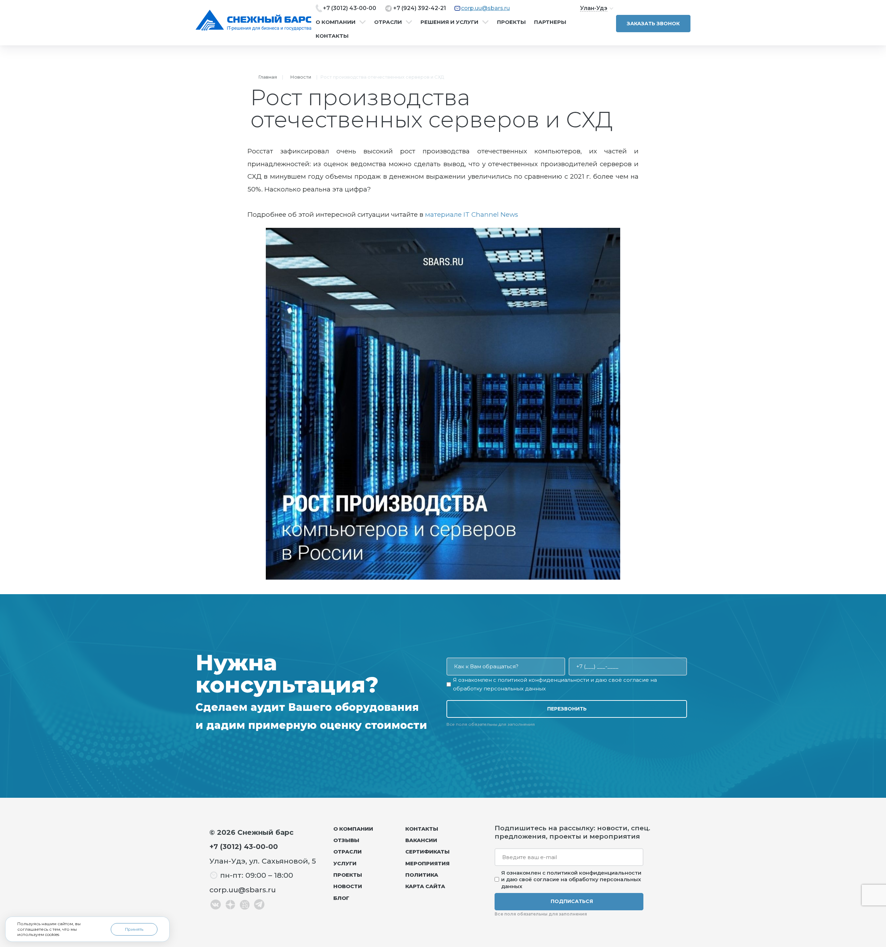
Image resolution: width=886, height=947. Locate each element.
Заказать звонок (653, 23)
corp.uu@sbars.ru (485, 8)
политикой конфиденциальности (543, 680)
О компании (335, 22)
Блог (341, 898)
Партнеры (550, 22)
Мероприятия (427, 863)
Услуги (344, 863)
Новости (300, 77)
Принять (134, 929)
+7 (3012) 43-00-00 (349, 8)
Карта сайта (425, 886)
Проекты (511, 22)
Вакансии (421, 840)
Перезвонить (567, 709)
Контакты (332, 36)
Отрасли (388, 22)
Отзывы (346, 840)
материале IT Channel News (471, 214)
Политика (421, 875)
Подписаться (572, 901)
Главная (268, 77)
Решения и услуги (449, 22)
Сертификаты (427, 851)
